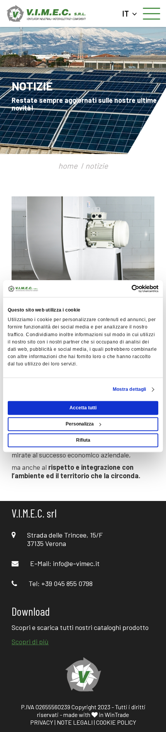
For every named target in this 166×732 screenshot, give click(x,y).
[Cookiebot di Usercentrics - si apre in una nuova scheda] (124, 288)
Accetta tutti (83, 407)
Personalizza (80, 424)
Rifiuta (83, 440)
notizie (96, 165)
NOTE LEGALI (75, 722)
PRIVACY (41, 722)
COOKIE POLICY (116, 722)
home (68, 165)
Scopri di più (30, 641)
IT (127, 13)
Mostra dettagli (129, 389)
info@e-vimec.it (76, 563)
